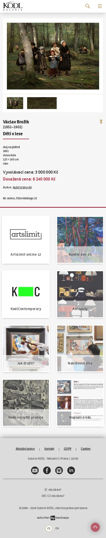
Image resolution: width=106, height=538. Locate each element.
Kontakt (49, 448)
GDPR (67, 448)
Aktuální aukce (25, 448)
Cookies (85, 448)
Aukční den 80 (22, 187)
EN (57, 528)
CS (48, 528)
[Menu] (100, 6)
